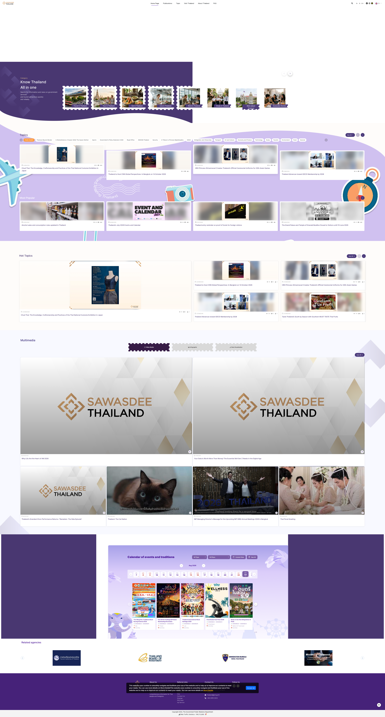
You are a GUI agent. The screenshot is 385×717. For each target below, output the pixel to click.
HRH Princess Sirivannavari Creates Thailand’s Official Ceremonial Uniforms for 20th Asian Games (232, 168)
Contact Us (181, 696)
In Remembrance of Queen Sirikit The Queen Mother (72, 140)
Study (268, 140)
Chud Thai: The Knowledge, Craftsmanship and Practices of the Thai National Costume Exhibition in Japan (60, 169)
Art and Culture (229, 140)
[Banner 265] (197, 59)
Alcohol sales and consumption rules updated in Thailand (44, 225)
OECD (189, 140)
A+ (362, 3)
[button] (290, 73)
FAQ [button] (214, 3)
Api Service (180, 702)
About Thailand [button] (203, 3)
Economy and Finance (245, 140)
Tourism (275, 140)
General (302, 140)
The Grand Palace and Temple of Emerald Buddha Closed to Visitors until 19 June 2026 (315, 225)
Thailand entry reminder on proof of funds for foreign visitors (218, 225)
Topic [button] (178, 3)
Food (294, 140)
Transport (218, 140)
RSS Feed (180, 700)
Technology (258, 140)
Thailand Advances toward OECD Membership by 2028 (303, 174)
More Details (208, 690)
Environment (286, 140)
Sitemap (179, 698)
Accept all (251, 688)
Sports (94, 140)
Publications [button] (167, 3)
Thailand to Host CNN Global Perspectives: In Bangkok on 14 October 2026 (137, 174)
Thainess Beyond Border (44, 140)
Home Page (155, 3)
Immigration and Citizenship (202, 140)
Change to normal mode (369, 3)
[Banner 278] (190, 59)
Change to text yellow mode (373, 3)
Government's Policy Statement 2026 (111, 140)
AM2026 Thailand (143, 140)
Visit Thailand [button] (189, 3)
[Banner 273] (194, 59)
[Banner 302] (187, 59)
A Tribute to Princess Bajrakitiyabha (172, 140)
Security (155, 140)
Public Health (29, 140)
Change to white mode (366, 3)
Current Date (240, 557)
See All (349, 135)
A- (357, 3)
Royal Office (130, 140)
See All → (352, 256)
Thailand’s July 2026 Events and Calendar (124, 225)
